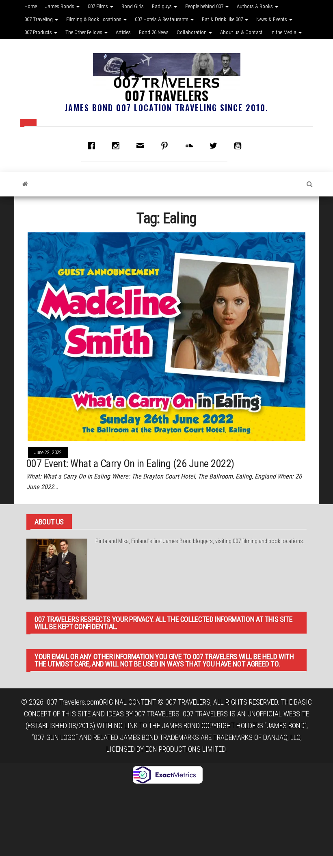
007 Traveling (39, 19)
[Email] (142, 146)
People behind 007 (205, 6)
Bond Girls (132, 6)
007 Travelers (166, 95)
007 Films (98, 6)
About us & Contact (241, 32)
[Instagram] (118, 146)
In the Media (284, 32)
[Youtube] (239, 146)
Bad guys (162, 6)
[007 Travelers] (25, 184)
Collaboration (192, 32)
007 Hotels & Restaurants (162, 19)
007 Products (38, 32)
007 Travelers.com (73, 702)
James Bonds (60, 6)
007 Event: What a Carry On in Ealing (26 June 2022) (130, 463)
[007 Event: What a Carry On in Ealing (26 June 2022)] (166, 336)
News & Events (272, 19)
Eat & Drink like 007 (223, 19)
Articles (123, 32)
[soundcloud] (191, 146)
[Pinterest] (166, 146)
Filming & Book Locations (94, 19)
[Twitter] (215, 146)
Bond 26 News (154, 32)
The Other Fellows (84, 32)
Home (30, 6)
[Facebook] (93, 146)
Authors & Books (255, 6)
